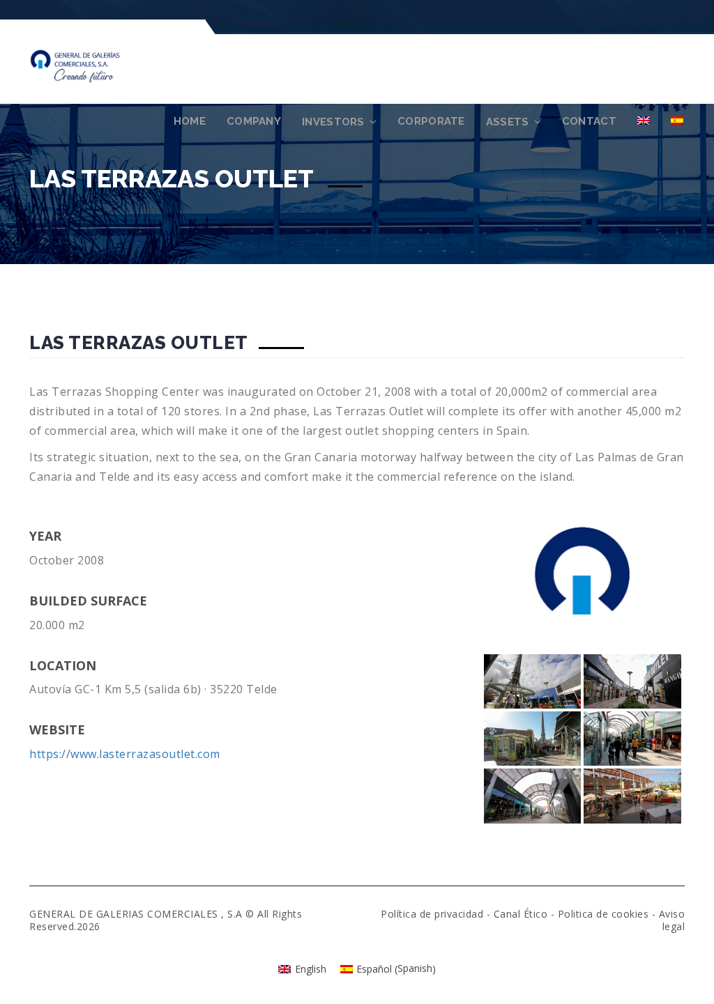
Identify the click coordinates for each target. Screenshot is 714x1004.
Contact (589, 121)
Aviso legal (672, 920)
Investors (333, 122)
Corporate (431, 121)
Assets (507, 122)
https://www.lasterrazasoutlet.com (124, 754)
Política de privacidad (432, 913)
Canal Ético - (526, 913)
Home (190, 121)
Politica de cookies (603, 913)
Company (254, 121)
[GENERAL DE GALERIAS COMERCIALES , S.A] (92, 64)
